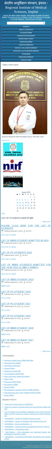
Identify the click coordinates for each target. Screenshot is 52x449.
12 (23, 202)
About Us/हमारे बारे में (26, 30)
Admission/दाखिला (26, 42)
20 (26, 205)
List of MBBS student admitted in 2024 (24, 240)
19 (23, 205)
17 (17, 205)
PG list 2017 (5, 310)
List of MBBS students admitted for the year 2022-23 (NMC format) (26, 266)
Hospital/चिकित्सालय (26, 45)
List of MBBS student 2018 (17, 328)
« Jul (3, 213)
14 (28, 202)
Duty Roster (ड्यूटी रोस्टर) (12, 366)
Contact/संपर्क (26, 60)
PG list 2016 (5, 322)
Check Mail (16, 443)
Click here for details (8, 235)
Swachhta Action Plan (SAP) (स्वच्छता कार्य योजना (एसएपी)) (22, 393)
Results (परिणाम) (9, 387)
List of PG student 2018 (16, 291)
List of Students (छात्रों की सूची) (14, 374)
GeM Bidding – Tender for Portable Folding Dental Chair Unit (25, 421)
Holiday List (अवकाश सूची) (12, 371)
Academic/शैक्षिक (26, 33)
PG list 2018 (5, 298)
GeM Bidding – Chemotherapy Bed (17, 429)
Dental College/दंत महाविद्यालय (26, 48)
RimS (29, 231)
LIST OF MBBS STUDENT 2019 (17, 279)
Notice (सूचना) (8, 379)
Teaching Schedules (46, 443)
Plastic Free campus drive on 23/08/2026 (19, 404)
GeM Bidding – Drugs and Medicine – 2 (18, 424)
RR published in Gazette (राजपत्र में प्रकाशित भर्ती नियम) (21, 390)
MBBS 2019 (5, 286)
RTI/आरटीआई (26, 54)
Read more (6, 140)
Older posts (45, 222)
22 (31, 205)
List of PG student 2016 (16, 316)
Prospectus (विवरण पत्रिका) (12, 382)
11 (20, 202)
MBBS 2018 (5, 334)
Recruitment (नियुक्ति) (11, 385)
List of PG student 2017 (16, 303)
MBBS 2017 (5, 347)
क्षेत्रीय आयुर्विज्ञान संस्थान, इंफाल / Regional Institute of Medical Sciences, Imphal (26, 7)
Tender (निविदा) (9, 395)
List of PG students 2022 (16, 252)
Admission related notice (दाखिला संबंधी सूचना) (18, 360)
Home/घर (26, 27)
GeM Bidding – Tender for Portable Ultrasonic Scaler (23, 418)
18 (20, 205)
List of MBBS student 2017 (17, 340)
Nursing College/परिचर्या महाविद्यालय (26, 51)
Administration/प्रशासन (26, 36)
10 (17, 202)
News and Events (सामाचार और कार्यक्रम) (17, 376)
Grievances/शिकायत (26, 57)
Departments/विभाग (26, 39)
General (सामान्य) (9, 368)
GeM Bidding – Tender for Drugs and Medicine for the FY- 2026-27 (27, 427)
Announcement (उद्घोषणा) (12, 363)
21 (28, 205)
